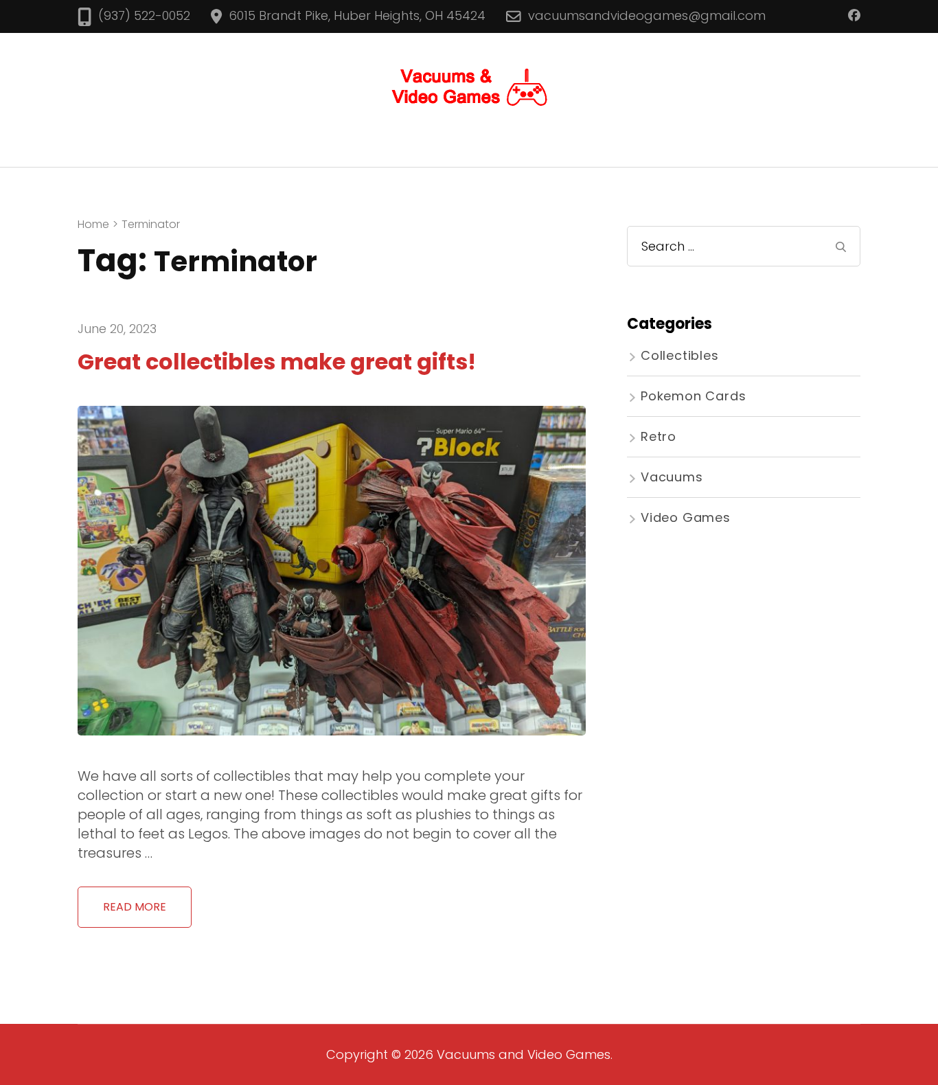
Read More (134, 907)
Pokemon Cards (693, 395)
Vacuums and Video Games (523, 1054)
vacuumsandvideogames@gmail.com (647, 15)
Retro (658, 436)
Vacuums (672, 477)
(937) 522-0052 (144, 15)
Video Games (686, 517)
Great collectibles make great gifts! (277, 361)
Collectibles (680, 355)
